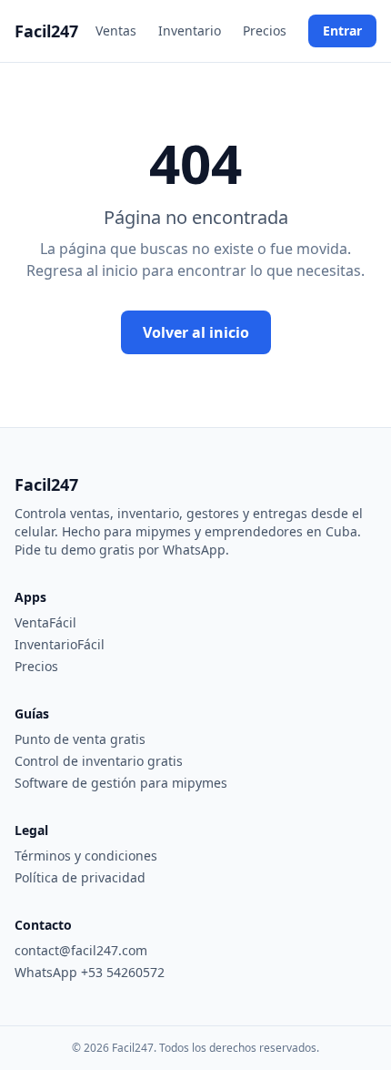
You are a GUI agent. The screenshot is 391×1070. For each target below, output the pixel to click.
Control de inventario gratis (99, 760)
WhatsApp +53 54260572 (90, 972)
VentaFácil (45, 622)
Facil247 (46, 31)
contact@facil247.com (81, 950)
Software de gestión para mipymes (121, 782)
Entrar (342, 30)
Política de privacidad (80, 877)
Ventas (115, 30)
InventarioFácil (60, 644)
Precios (264, 30)
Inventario (189, 30)
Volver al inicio (196, 332)
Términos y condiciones (86, 855)
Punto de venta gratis (80, 739)
